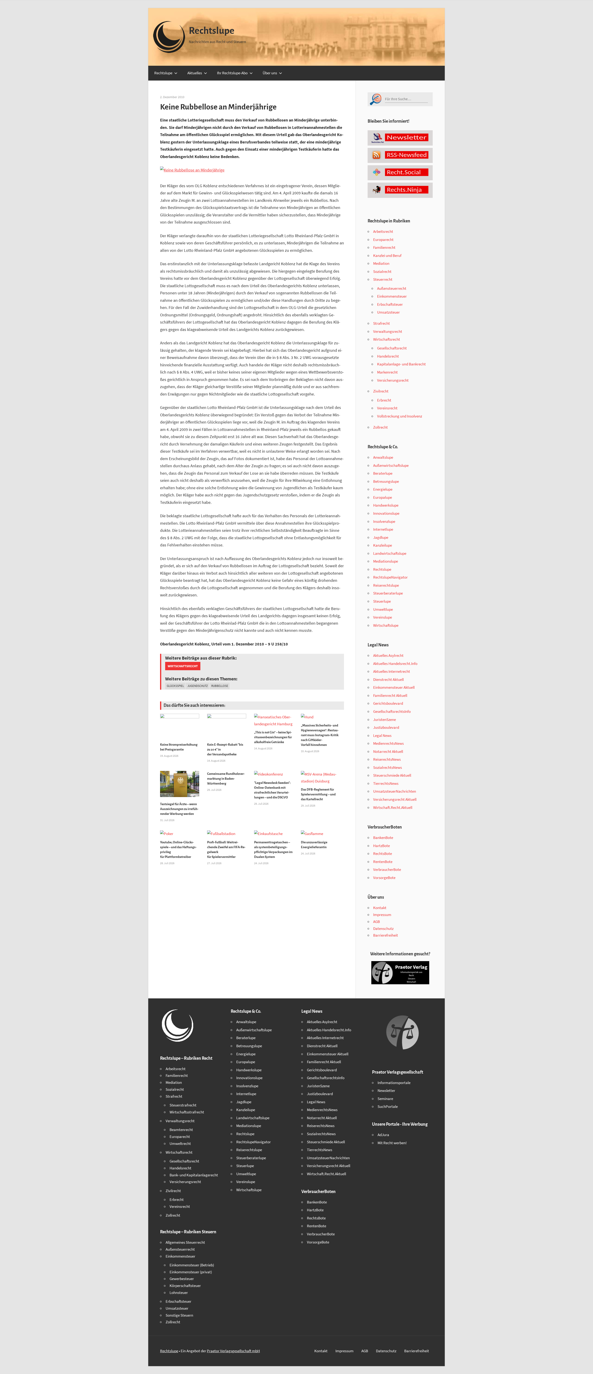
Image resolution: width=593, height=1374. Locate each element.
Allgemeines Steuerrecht (185, 1242)
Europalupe (382, 497)
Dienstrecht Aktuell (388, 679)
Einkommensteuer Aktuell (394, 687)
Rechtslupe (211, 31)
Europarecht (383, 239)
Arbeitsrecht (383, 231)
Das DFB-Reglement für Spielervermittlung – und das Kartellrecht (318, 794)
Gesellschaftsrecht (392, 348)
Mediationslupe (385, 561)
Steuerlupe (382, 601)
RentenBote (382, 861)
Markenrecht (387, 372)
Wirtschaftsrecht (183, 666)
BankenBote (383, 837)
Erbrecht (384, 400)
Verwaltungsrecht (387, 331)
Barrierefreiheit (385, 935)
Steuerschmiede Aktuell (392, 775)
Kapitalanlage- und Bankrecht (401, 364)
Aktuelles (194, 72)
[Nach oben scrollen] (585, 1366)
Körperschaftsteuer (185, 1285)
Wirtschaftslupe (385, 625)
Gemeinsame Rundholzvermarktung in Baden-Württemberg (226, 778)
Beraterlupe (382, 473)
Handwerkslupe (385, 505)
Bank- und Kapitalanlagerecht (194, 1175)
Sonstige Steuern (179, 1315)
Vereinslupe (382, 617)
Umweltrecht (180, 1143)
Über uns (270, 72)
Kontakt (379, 907)
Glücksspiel (175, 686)
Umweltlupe (383, 609)
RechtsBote (382, 853)
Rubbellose (219, 686)
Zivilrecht (380, 391)
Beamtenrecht (181, 1129)
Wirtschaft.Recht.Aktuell (392, 807)
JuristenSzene (384, 719)
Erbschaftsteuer (390, 304)
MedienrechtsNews (388, 743)
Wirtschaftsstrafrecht (187, 1112)
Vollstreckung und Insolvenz (399, 416)
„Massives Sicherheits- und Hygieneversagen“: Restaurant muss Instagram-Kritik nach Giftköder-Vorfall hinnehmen (320, 735)
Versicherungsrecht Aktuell (394, 799)
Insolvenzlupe (384, 521)
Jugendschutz (197, 686)
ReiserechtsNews (387, 759)
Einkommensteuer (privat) (191, 1271)
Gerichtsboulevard (388, 703)
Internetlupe (383, 529)
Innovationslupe (386, 513)
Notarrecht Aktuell (388, 751)
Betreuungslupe (386, 481)
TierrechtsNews (385, 783)
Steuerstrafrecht (183, 1105)
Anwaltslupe (383, 457)
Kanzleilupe (382, 545)
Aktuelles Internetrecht (391, 671)
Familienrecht (384, 247)
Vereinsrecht (387, 408)
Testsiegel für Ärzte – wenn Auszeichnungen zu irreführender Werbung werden (179, 809)
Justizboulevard (386, 727)
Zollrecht (380, 427)
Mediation (381, 263)
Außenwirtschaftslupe (391, 465)
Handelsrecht (388, 356)
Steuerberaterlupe (388, 593)
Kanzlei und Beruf (387, 255)
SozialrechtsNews (387, 767)
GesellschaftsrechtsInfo (392, 711)
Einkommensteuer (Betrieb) (192, 1265)
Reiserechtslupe (386, 585)
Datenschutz (383, 928)
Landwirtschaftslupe (389, 553)
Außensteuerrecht (391, 288)
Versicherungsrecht (393, 380)
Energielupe (382, 489)
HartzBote (381, 845)
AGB (376, 921)
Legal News (382, 735)
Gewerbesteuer (182, 1278)
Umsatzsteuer (388, 312)
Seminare (385, 1098)
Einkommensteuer (392, 296)
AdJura (383, 1134)
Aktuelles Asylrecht (388, 655)
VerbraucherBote (387, 869)
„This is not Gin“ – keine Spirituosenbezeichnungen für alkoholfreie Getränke (273, 737)
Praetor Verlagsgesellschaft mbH (233, 1350)
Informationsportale (394, 1082)
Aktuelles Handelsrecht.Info (395, 663)
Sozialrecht (382, 271)
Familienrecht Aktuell (390, 695)
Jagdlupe (380, 537)
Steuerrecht (382, 279)
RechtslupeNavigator (390, 577)
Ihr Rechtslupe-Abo (232, 72)
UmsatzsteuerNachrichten (394, 791)
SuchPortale (388, 1106)
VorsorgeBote (384, 877)
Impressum (382, 914)
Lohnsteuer (179, 1292)
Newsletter (386, 1090)
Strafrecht (381, 323)
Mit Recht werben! (392, 1142)
